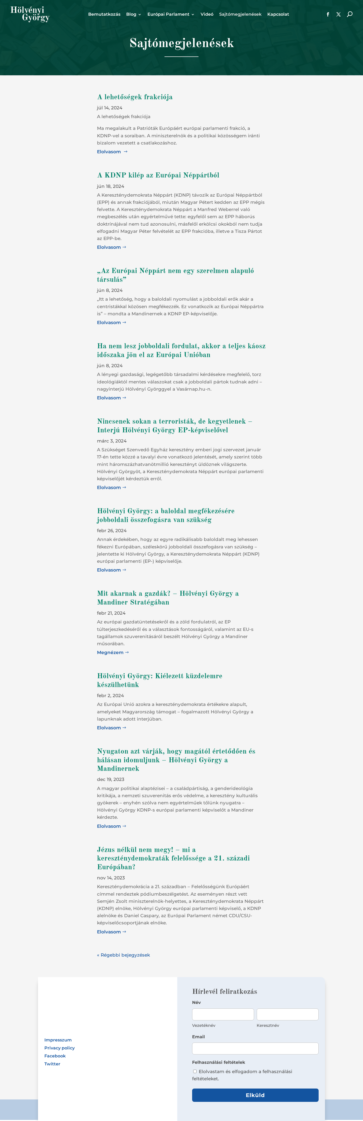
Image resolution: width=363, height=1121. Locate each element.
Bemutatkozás (104, 15)
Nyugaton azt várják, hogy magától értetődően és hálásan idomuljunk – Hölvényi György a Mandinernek (176, 760)
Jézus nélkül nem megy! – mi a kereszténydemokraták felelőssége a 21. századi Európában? (173, 858)
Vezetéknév (203, 1025)
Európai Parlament (168, 15)
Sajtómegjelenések (240, 15)
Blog (131, 15)
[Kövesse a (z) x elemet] (338, 14)
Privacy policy (59, 1048)
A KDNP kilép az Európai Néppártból (158, 175)
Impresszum (58, 1040)
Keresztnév (268, 1025)
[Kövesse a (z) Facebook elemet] (328, 14)
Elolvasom (109, 151)
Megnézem (110, 652)
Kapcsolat (278, 15)
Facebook (55, 1056)
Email (198, 1036)
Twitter (52, 1064)
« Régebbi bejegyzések (123, 955)
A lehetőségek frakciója (135, 97)
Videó (207, 15)
